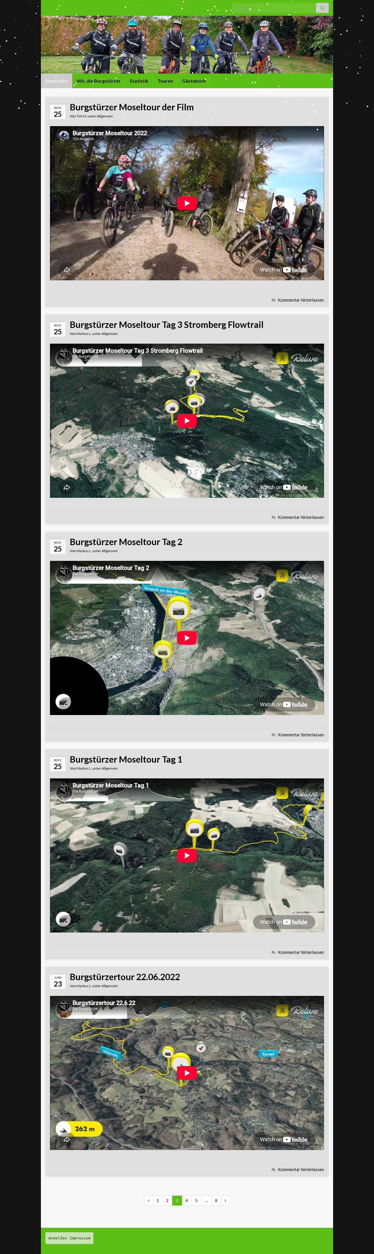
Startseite (56, 81)
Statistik (139, 81)
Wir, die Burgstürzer (99, 81)
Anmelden (58, 1238)
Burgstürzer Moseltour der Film (132, 107)
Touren (165, 81)
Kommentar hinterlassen (301, 300)
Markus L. (84, 333)
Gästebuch (194, 81)
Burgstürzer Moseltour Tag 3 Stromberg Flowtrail (167, 324)
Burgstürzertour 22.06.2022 (125, 976)
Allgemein (105, 116)
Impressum (80, 1238)
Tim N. (82, 116)
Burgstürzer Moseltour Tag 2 (126, 541)
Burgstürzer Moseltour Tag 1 (126, 759)
